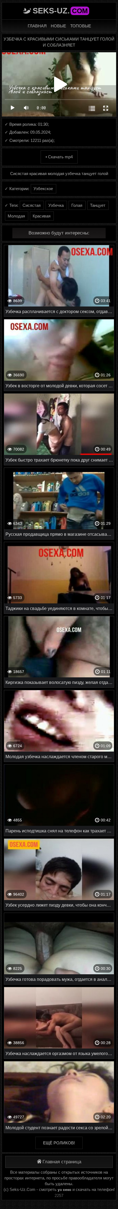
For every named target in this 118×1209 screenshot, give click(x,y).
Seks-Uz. (60, 10)
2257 (59, 1195)
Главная (37, 26)
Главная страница (62, 1161)
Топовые (80, 26)
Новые (58, 26)
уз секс (64, 1189)
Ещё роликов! (59, 1143)
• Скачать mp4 (59, 156)
